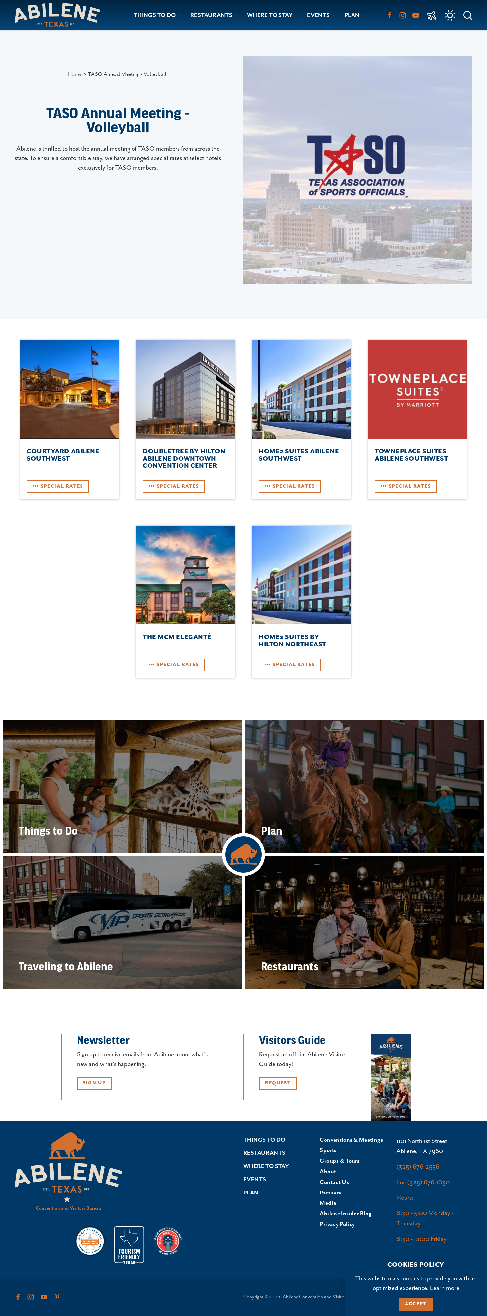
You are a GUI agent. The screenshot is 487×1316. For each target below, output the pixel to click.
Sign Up (94, 1083)
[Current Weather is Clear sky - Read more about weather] (450, 15)
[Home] (60, 14)
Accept (416, 1304)
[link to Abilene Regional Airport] (431, 15)
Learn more (444, 1288)
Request (278, 1083)
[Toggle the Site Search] (467, 15)
